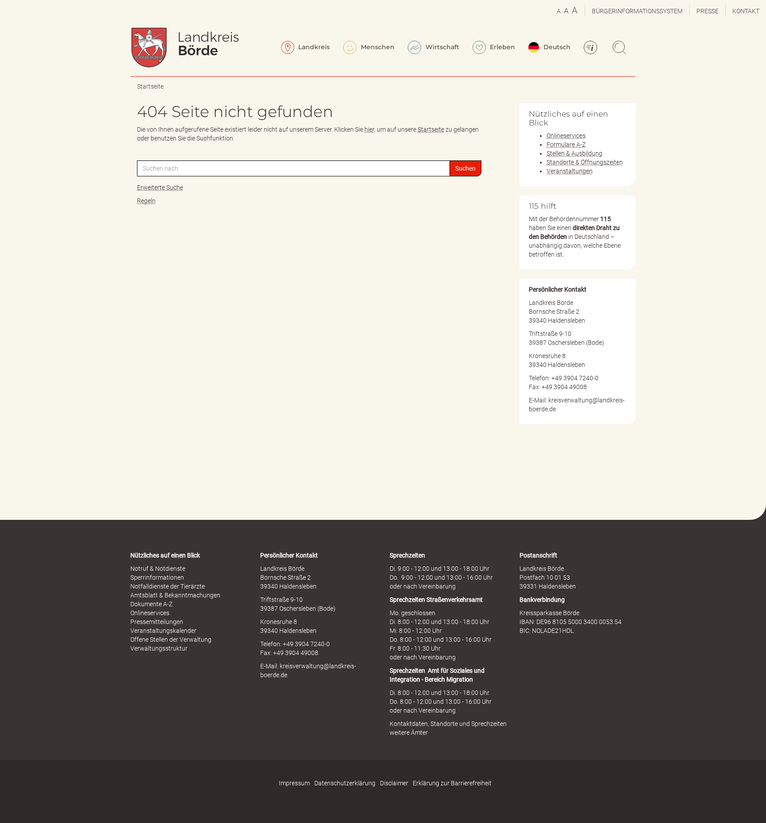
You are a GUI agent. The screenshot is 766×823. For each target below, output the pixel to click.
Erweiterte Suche (160, 187)
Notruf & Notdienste (157, 568)
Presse (707, 11)
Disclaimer (394, 783)
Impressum (294, 783)
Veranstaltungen (570, 171)
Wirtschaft (441, 47)
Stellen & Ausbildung (574, 153)
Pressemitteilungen (156, 621)
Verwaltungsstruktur (159, 648)
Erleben (501, 47)
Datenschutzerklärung (344, 783)
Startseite (150, 86)
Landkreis (313, 47)
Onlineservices (566, 135)
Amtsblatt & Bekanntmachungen (175, 595)
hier (369, 129)
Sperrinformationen (157, 577)
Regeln (146, 200)
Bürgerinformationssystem (637, 11)
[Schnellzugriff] (591, 48)
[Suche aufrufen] (620, 48)
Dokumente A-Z (151, 604)
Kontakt (745, 11)
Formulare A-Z (566, 144)
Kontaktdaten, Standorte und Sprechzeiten (448, 723)
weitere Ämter (409, 732)
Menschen (377, 47)
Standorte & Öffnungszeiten (585, 162)
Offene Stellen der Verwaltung (170, 639)
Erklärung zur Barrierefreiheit (452, 783)
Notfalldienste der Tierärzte (167, 586)
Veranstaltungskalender (163, 630)
